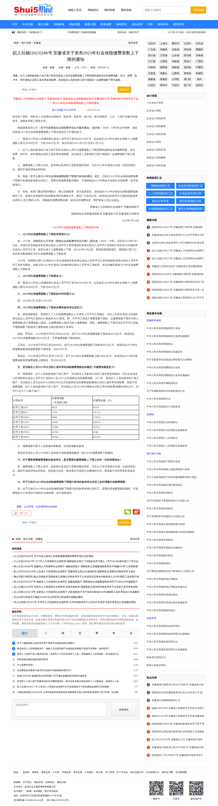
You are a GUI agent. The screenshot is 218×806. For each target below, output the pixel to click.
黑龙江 (187, 61)
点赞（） (24, 513)
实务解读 (58, 24)
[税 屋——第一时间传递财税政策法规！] (33, 15)
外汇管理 (109, 772)
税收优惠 (74, 24)
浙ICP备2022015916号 (58, 800)
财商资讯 (178, 24)
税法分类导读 (160, 201)
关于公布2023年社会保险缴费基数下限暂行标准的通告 (61, 176)
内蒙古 (163, 73)
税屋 (16, 43)
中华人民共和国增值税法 (160, 344)
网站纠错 (61, 782)
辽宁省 (151, 61)
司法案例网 (181, 772)
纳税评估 (121, 24)
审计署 (99, 772)
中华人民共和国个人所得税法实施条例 (167, 446)
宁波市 (175, 85)
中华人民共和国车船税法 (160, 540)
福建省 (151, 79)
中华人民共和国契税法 (158, 563)
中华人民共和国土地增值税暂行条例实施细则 (170, 532)
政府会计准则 (154, 142)
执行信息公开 (137, 772)
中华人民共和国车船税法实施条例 (164, 547)
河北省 (199, 43)
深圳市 (199, 85)
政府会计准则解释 (156, 157)
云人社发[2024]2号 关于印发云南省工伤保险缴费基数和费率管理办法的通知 (54, 556)
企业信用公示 (152, 772)
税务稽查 (105, 24)
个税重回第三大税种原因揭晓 (31, 32)
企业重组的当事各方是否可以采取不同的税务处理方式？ (44, 670)
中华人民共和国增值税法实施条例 (164, 352)
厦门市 (187, 85)
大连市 (151, 85)
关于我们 (27, 782)
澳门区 (187, 79)
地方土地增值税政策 (190, 208)
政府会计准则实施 (156, 165)
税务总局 (45, 772)
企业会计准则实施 (156, 134)
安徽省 (37, 43)
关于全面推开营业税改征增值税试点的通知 (169, 359)
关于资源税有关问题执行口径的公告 (166, 516)
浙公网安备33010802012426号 (29, 800)
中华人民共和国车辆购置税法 (162, 383)
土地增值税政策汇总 (160, 208)
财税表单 (163, 24)
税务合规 (90, 24)
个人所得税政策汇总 (160, 193)
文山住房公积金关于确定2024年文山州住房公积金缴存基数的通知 (48, 597)
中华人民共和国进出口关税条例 (163, 406)
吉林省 (175, 49)
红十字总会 (122, 772)
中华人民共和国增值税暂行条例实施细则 (168, 336)
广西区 (199, 61)
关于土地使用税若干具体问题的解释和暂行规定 (172, 477)
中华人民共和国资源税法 (160, 508)
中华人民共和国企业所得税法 (162, 422)
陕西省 (163, 67)
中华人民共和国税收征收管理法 (163, 626)
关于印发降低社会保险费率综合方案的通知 (65, 127)
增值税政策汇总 (160, 185)
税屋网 (17, 782)
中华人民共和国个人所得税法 (162, 438)
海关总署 (77, 772)
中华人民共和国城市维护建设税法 (164, 485)
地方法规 (43, 24)
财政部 (26, 772)
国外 (199, 79)
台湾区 (175, 79)
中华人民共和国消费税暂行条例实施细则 (168, 375)
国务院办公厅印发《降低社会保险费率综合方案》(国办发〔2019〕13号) (74, 241)
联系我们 (50, 782)
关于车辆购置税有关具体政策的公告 (166, 391)
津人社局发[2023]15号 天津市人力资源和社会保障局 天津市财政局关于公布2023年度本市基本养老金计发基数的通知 (75, 602)
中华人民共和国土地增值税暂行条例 (166, 524)
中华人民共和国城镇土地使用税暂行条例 (168, 469)
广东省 (151, 49)
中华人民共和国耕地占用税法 (162, 579)
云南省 (151, 67)
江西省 (163, 61)
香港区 (163, 79)
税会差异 (137, 24)
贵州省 (187, 67)
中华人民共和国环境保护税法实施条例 (167, 602)
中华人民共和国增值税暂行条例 (163, 328)
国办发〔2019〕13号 (104, 127)
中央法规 (27, 24)
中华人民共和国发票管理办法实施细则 (167, 649)
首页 (14, 24)
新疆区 (199, 73)
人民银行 (89, 772)
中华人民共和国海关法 (158, 399)
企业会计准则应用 (156, 118)
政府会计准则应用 (156, 150)
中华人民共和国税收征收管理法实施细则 (168, 634)
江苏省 (163, 55)
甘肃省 (151, 73)
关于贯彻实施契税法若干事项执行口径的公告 (170, 571)
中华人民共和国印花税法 (160, 493)
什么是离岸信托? (25, 665)
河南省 (199, 55)
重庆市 (175, 43)
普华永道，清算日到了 (78, 32)
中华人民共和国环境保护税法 (162, 594)
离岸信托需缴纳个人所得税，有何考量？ (188, 32)
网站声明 (38, 782)
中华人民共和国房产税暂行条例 (163, 461)
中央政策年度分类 (190, 193)
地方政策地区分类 (190, 201)
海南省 (175, 67)
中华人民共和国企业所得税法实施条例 (167, 430)
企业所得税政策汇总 (190, 185)
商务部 (35, 772)
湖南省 (175, 61)
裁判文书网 (167, 772)
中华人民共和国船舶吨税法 (161, 610)
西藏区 (199, 49)
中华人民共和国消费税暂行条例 (163, 367)
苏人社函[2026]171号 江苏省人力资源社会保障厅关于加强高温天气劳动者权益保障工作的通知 (63, 686)
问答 (150, 24)
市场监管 (66, 772)
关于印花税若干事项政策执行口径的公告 (168, 500)
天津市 (187, 43)
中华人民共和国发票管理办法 (162, 641)
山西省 (175, 73)
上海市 (163, 43)
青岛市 (163, 85)
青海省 (187, 73)
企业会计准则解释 (156, 126)
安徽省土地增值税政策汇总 (166, 700)
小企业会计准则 (155, 103)
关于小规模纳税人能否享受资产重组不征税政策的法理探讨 (46, 643)
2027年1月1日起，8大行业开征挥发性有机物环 (141, 32)
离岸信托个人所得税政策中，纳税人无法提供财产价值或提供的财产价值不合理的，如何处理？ (63, 648)
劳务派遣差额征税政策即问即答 (32, 659)
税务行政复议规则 (156, 665)
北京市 (151, 43)
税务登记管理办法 (156, 657)
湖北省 (187, 49)
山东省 (175, 55)
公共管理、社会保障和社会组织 (40, 506)
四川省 (187, 55)
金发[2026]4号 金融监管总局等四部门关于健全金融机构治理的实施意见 (52, 676)
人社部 (56, 772)
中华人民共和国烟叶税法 (160, 555)
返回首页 (133, 43)
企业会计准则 (154, 110)
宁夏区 (199, 67)
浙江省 (151, 55)
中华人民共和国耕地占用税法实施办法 (167, 587)
